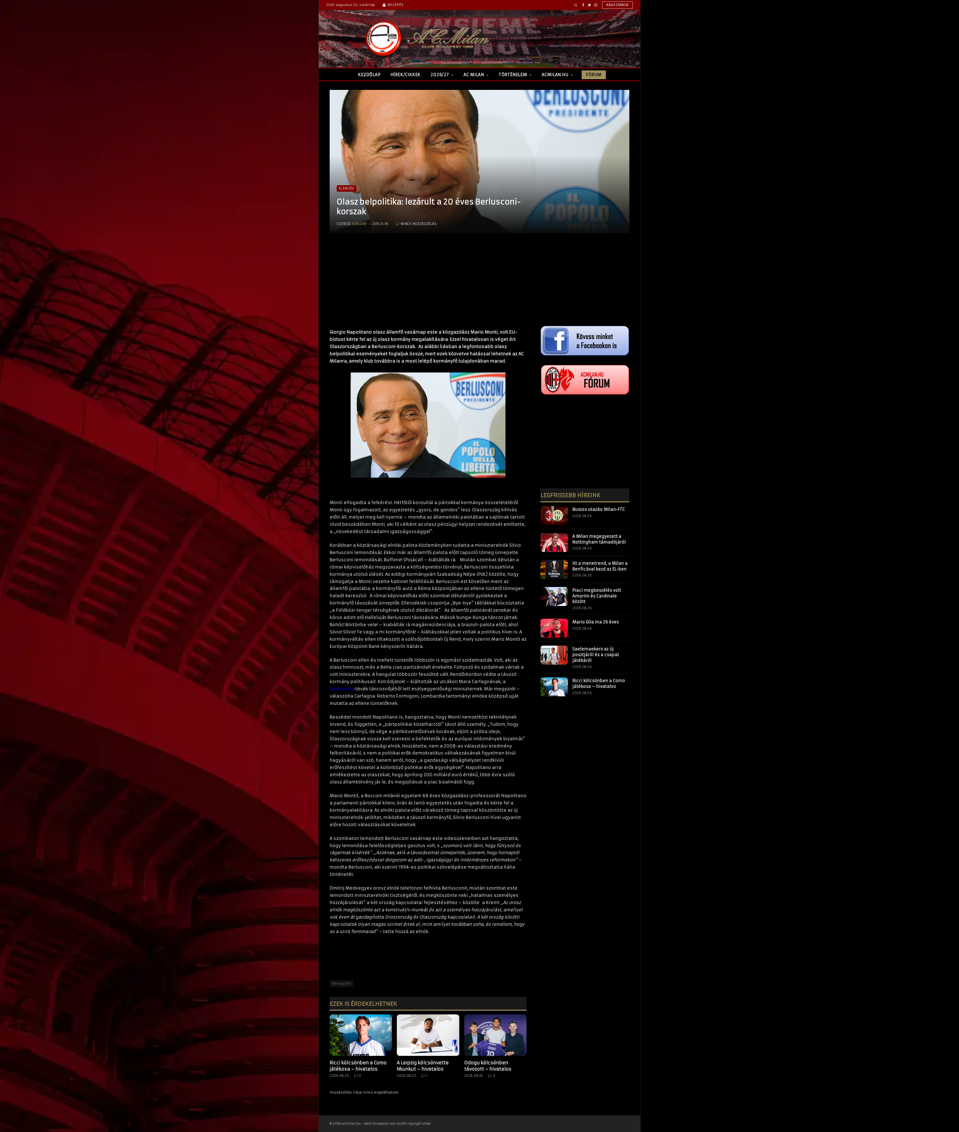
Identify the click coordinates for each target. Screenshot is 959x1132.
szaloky (359, 224)
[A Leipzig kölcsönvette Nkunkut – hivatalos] (428, 1035)
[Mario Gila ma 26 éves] (554, 628)
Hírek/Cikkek (406, 74)
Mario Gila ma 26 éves (595, 621)
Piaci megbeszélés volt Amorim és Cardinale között (596, 596)
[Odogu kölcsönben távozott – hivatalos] (495, 1035)
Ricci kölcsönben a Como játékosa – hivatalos (358, 1066)
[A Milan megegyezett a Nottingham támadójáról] (554, 542)
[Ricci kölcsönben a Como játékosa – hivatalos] (361, 1035)
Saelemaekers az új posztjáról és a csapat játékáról (595, 654)
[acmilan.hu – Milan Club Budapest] (426, 38)
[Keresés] (575, 5)
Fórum (593, 74)
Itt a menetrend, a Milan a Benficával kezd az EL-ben (600, 566)
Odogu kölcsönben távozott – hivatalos (487, 1066)
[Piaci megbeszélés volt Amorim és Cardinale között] (554, 596)
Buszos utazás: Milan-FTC (598, 509)
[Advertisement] (428, 286)
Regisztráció (617, 5)
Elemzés (346, 188)
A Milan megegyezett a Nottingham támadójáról (599, 539)
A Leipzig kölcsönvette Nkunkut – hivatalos (423, 1066)
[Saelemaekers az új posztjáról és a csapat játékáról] (554, 655)
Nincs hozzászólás (419, 224)
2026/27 (440, 74)
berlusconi (341, 983)
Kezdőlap (369, 74)
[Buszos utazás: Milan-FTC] (554, 515)
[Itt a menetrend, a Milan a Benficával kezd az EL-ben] (554, 569)
